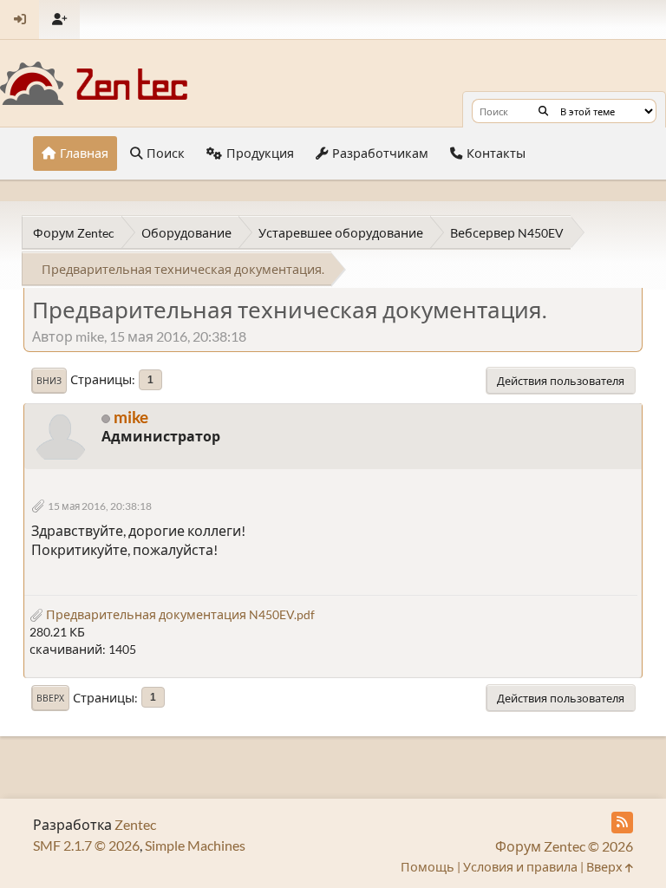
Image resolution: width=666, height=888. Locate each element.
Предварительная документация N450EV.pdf (179, 614)
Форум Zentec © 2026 (564, 846)
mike (131, 417)
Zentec (135, 824)
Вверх (50, 698)
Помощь (427, 866)
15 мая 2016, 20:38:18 (100, 506)
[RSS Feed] (622, 822)
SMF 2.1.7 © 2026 (86, 845)
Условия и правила (520, 866)
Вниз (49, 380)
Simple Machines (195, 845)
